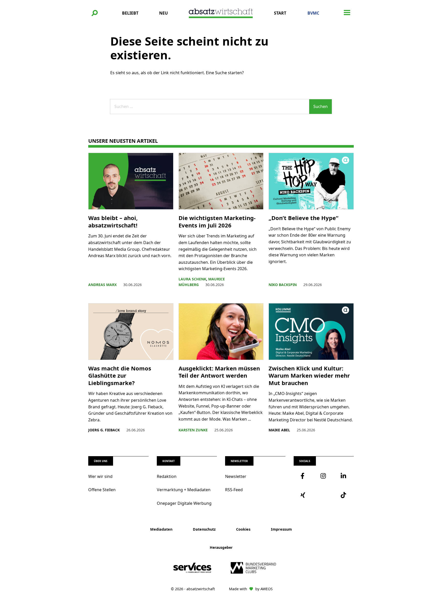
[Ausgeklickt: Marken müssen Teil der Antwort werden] (221, 331)
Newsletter (235, 476)
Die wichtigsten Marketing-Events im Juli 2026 (217, 221)
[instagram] (324, 476)
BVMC (313, 13)
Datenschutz (204, 529)
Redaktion (166, 476)
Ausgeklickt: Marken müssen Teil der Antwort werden (219, 372)
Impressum (281, 529)
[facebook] (304, 476)
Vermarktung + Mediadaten (184, 489)
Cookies (243, 529)
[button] (95, 13)
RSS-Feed (234, 489)
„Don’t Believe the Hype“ (304, 218)
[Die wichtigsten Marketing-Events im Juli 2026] (221, 181)
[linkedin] (344, 476)
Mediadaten (161, 529)
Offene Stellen (102, 489)
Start (280, 13)
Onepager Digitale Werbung (184, 503)
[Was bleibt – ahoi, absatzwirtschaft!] (130, 181)
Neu (163, 13)
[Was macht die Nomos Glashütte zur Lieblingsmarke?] (130, 331)
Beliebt (130, 13)
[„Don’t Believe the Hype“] (311, 181)
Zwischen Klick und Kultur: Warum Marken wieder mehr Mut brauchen (309, 376)
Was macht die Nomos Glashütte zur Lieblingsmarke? (119, 376)
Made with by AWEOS (251, 588)
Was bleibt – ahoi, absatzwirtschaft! (113, 221)
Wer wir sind (100, 476)
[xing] (304, 495)
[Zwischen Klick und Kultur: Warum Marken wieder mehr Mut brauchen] (311, 331)
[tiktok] (344, 495)
